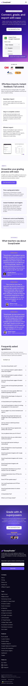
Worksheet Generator (7, 627)
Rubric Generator (5, 606)
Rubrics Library (5, 641)
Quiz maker (4, 629)
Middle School (5, 596)
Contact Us (4, 584)
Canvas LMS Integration (7, 648)
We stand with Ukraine (8, 681)
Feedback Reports (6, 643)
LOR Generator (5, 617)
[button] (26, 2)
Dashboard (4, 653)
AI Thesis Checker (5, 620)
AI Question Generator (7, 624)
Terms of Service (11, 679)
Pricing (3, 580)
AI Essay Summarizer (6, 613)
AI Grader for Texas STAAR (8, 601)
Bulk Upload (4, 636)
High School (4, 594)
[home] (6, 2)
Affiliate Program (5, 587)
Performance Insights (6, 650)
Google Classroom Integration (9, 646)
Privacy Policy (4, 679)
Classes (3, 655)
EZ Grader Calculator (6, 615)
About (3, 577)
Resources (4, 582)
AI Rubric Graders (5, 603)
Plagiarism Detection (6, 610)
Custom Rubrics (5, 639)
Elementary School (6, 599)
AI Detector (4, 608)
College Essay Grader (6, 622)
